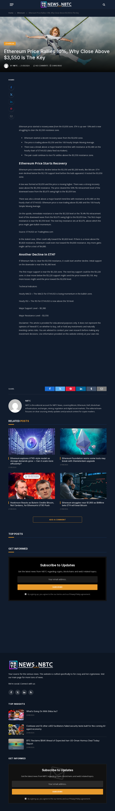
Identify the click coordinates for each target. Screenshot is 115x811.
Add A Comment (57, 519)
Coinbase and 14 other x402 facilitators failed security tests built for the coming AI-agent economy (66, 727)
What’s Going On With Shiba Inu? (42, 711)
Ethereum (10, 43)
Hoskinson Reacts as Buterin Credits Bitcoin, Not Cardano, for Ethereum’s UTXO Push (32, 504)
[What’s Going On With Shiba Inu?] (16, 715)
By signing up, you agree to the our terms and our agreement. (58, 594)
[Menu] (11, 4)
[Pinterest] (11, 109)
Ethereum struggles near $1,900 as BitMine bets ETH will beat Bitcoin (83, 504)
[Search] (103, 4)
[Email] (11, 116)
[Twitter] (11, 94)
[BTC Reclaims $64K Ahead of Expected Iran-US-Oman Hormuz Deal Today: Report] (16, 744)
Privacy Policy (74, 594)
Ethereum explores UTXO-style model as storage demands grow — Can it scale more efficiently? (31, 461)
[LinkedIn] (11, 101)
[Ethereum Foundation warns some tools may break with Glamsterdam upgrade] (83, 441)
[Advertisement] (64, 97)
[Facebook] (11, 87)
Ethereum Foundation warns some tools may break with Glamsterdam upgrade (83, 459)
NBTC (15, 65)
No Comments (42, 65)
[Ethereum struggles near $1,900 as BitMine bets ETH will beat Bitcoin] (83, 486)
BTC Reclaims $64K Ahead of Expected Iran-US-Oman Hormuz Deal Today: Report (63, 742)
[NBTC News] (57, 4)
